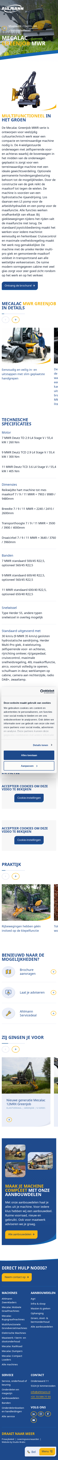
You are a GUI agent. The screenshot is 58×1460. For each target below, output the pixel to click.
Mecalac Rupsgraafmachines (13, 1317)
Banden (6, 1402)
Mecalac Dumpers (12, 1351)
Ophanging (37, 1313)
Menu (45, 1451)
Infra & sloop (38, 1303)
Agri (33, 1298)
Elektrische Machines (14, 1332)
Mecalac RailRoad (12, 1346)
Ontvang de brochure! (18, 285)
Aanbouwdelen (10, 1398)
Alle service (8, 1416)
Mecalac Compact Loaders (12, 1357)
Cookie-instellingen (29, 798)
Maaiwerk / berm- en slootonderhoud (23, 28)
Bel (33, 1452)
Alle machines (10, 1364)
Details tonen (40, 745)
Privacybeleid (8, 1439)
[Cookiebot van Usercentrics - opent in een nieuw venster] (41, 691)
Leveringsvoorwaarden (28, 1439)
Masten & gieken (40, 1308)
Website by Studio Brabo (13, 1442)
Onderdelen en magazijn (10, 1391)
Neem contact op (15, 1277)
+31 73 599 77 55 (41, 1396)
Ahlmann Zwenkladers (9, 1300)
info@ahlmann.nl (40, 1391)
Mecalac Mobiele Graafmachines (11, 1308)
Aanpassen (27, 765)
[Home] (13, 9)
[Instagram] (41, 1413)
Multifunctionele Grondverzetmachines (14, 1326)
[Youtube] (34, 1420)
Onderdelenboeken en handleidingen (13, 1409)
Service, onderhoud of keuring (14, 1382)
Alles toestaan (29, 755)
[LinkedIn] (34, 1413)
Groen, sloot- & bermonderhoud (40, 1319)
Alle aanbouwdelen (19, 1234)
